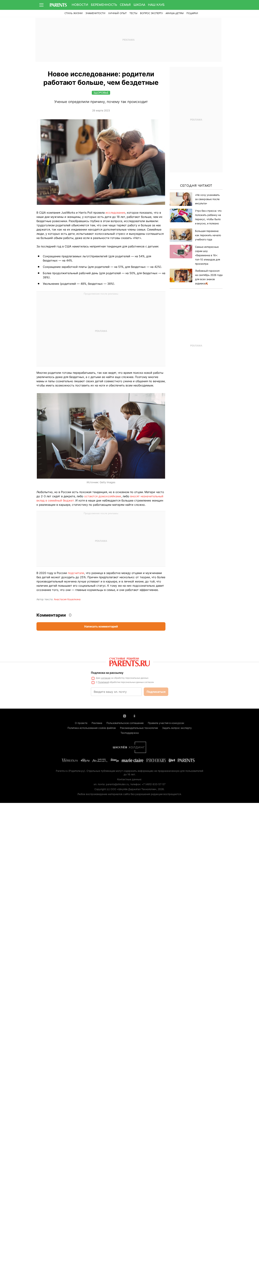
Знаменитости (95, 13)
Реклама (97, 722)
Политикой (103, 682)
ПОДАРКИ (192, 13)
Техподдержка (130, 732)
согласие (105, 678)
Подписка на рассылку (107, 672)
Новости (80, 5)
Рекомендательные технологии (139, 727)
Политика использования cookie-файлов (91, 727)
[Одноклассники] (134, 715)
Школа (139, 5)
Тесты (133, 13)
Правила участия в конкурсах (166, 722)
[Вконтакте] (124, 715)
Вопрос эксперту (151, 13)
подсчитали (76, 573)
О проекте (81, 722)
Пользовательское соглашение (125, 722)
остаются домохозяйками (102, 496)
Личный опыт (117, 13)
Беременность (104, 5)
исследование (115, 212)
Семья (125, 5)
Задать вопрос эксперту (177, 727)
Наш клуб (156, 5)
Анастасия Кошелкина (67, 599)
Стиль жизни (73, 13)
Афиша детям (175, 13)
